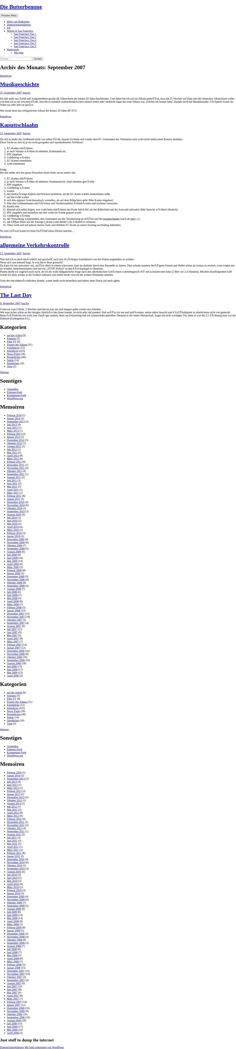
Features (11, 338)
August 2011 (14, 477)
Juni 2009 (12, 557)
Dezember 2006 (15, 650)
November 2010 (16, 505)
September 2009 (16, 548)
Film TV (11, 341)
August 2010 (14, 514)
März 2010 (13, 530)
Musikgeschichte (19, 84)
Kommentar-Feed (16, 395)
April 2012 (13, 455)
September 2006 (16, 660)
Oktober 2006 (14, 657)
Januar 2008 (13, 610)
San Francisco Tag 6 (25, 46)
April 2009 (13, 564)
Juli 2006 (12, 666)
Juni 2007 (12, 632)
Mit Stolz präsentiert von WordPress (44, 1047)
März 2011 (13, 492)
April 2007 (13, 638)
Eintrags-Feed (14, 392)
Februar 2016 (14, 415)
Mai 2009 (12, 561)
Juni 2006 (12, 669)
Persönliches (14, 357)
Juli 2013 (12, 424)
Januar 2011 (13, 499)
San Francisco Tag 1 (25, 34)
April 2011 (13, 489)
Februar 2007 (14, 644)
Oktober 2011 (14, 471)
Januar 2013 (13, 437)
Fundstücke (13, 347)
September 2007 (16, 623)
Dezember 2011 (15, 464)
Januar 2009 (13, 573)
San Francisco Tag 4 (25, 40)
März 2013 (13, 430)
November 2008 (16, 579)
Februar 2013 (14, 433)
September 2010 (16, 511)
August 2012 (14, 446)
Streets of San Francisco (20, 30)
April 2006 (13, 675)
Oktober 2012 (14, 443)
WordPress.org (15, 398)
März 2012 (13, 458)
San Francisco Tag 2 (25, 37)
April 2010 (13, 526)
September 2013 (16, 421)
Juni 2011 (12, 483)
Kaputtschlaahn (19, 125)
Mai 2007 (12, 635)
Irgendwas (5, 75)
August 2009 (14, 551)
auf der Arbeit (14, 335)
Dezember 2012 (15, 440)
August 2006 (14, 663)
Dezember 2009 (15, 539)
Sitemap (4, 372)
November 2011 (16, 468)
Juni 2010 (12, 520)
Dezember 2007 (15, 613)
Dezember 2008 (15, 576)
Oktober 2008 (14, 582)
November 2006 (16, 654)
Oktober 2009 (14, 545)
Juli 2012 (12, 449)
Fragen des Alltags (17, 344)
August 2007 (14, 626)
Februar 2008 (14, 607)
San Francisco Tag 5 (25, 43)
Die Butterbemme (21, 7)
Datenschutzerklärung (19, 24)
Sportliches (13, 363)
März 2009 (13, 567)
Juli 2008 (12, 592)
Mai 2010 (12, 523)
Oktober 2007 (14, 619)
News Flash (13, 354)
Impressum (13, 49)
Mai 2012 (12, 452)
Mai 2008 (12, 598)
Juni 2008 (12, 595)
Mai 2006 (12, 672)
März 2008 (13, 604)
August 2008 (14, 588)
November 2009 (16, 542)
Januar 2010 (13, 536)
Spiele (10, 360)
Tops (9, 366)
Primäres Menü (9, 15)
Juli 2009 (12, 554)
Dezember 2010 (15, 502)
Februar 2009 (14, 570)
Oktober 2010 (14, 508)
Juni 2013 (12, 427)
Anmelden (12, 389)
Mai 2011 (12, 486)
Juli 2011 (12, 480)
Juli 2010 (12, 517)
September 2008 (16, 585)
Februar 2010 (14, 533)
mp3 (133, 218)
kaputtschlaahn (111, 218)
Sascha (26, 92)
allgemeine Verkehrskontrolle (34, 245)
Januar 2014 (13, 418)
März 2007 (13, 641)
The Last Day (16, 295)
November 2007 (16, 616)
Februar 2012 (14, 461)
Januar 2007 (13, 647)
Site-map (18, 52)
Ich (8, 27)
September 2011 (16, 474)
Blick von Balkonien (18, 21)
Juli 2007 (12, 629)
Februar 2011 (14, 495)
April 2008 (13, 601)
